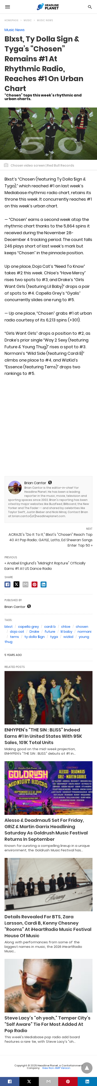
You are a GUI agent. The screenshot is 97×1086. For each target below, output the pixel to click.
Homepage (11, 20)
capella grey (28, 626)
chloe (65, 626)
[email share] (25, 584)
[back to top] (86, 1068)
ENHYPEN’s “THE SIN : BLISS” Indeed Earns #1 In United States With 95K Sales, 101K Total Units (43, 736)
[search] (89, 6)
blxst (9, 626)
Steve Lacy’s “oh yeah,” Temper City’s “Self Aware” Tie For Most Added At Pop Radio (47, 1024)
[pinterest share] (34, 584)
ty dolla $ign (34, 636)
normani (84, 631)
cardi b (50, 626)
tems (14, 636)
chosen (82, 626)
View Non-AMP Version (56, 1068)
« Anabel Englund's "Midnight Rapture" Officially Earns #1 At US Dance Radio (45, 566)
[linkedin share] (43, 584)
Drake (34, 631)
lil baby (66, 631)
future (50, 631)
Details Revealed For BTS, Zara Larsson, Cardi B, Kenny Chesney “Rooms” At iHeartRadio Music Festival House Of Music (48, 926)
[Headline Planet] (48, 7)
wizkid (68, 636)
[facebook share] (7, 584)
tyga (54, 636)
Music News (45, 20)
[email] (48, 1081)
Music (28, 20)
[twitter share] (16, 584)
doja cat (17, 631)
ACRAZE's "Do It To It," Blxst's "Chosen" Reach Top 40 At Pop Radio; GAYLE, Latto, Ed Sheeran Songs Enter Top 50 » (50, 540)
